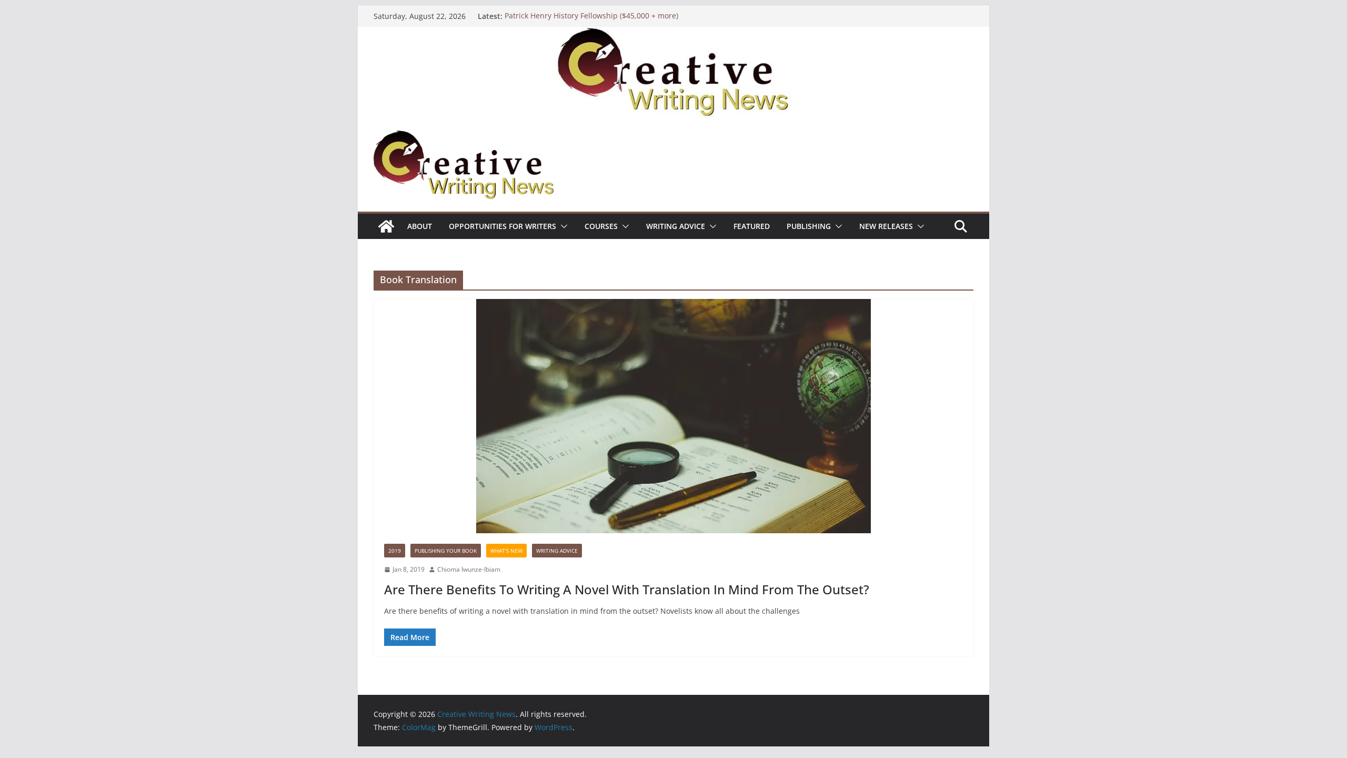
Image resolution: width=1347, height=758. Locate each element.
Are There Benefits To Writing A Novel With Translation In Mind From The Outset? (626, 589)
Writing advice (675, 226)
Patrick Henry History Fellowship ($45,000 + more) (591, 16)
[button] (562, 226)
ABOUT (419, 226)
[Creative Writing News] (673, 34)
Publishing (809, 226)
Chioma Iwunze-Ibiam (468, 569)
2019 (394, 550)
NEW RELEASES (886, 226)
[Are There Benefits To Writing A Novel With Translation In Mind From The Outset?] (673, 416)
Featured (751, 226)
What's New (506, 550)
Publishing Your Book (446, 550)
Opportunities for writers (502, 226)
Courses (601, 226)
